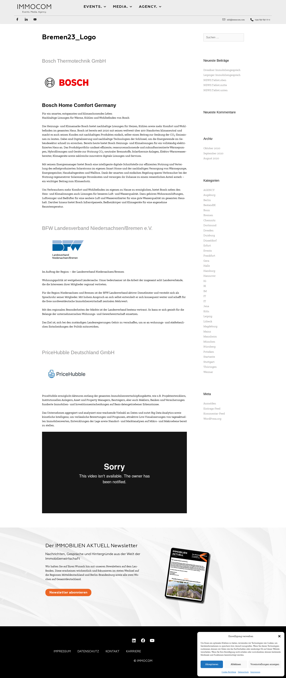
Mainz (207, 331)
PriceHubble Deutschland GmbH (78, 352)
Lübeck (207, 321)
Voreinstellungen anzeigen (264, 664)
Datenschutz (243, 672)
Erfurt (207, 245)
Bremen (208, 215)
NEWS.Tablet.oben (214, 80)
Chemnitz (209, 220)
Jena (206, 306)
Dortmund (209, 225)
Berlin (207, 200)
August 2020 (211, 158)
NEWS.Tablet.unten (215, 90)
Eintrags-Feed (211, 408)
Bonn (206, 210)
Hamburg (209, 270)
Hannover (209, 275)
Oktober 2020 (211, 148)
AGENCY (209, 190)
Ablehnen (236, 664)
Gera (206, 260)
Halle (206, 265)
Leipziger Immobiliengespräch (221, 75)
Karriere (133, 651)
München (209, 341)
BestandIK (209, 205)
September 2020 (213, 153)
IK (204, 286)
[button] (279, 636)
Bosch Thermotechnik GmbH (74, 61)
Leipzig (207, 316)
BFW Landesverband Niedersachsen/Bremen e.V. (97, 228)
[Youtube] (152, 640)
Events (207, 250)
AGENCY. (148, 7)
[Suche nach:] (223, 37)
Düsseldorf (209, 240)
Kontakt (112, 651)
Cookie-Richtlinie (229, 672)
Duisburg (209, 235)
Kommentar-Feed (214, 413)
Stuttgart (209, 361)
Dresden (208, 230)
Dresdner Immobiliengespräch (221, 70)
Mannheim (210, 336)
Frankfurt (209, 255)
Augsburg (209, 195)
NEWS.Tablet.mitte (215, 85)
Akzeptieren (211, 664)
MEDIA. (120, 7)
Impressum (255, 672)
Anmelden (209, 403)
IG (204, 281)
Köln (206, 311)
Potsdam (208, 351)
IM (205, 291)
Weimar (208, 372)
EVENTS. (93, 7)
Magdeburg (210, 326)
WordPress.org (212, 418)
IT (204, 296)
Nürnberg (209, 346)
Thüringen (210, 366)
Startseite (209, 356)
